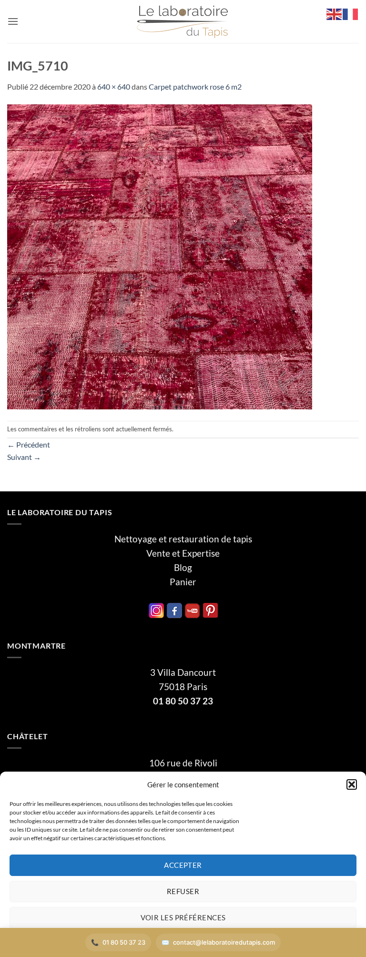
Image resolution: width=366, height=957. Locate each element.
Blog (183, 567)
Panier (183, 582)
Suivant (24, 456)
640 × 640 (113, 86)
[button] (351, 784)
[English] (334, 13)
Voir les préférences (183, 917)
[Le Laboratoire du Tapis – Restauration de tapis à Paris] (183, 21)
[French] (351, 13)
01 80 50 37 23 (183, 701)
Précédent (28, 444)
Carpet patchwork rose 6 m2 (195, 86)
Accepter (183, 865)
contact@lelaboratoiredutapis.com (224, 942)
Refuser (183, 891)
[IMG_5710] (159, 255)
